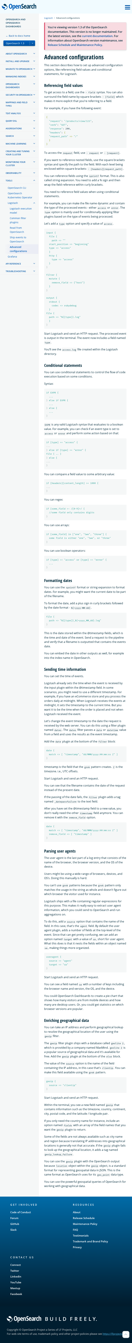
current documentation (97, 36)
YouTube (15, 1282)
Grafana (12, 256)
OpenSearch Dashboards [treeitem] (13, 86)
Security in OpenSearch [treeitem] (19, 94)
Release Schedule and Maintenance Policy (75, 45)
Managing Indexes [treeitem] (16, 76)
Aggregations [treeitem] (14, 128)
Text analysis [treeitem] (13, 113)
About (76, 1212)
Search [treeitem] (10, 136)
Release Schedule (84, 1218)
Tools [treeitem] (9, 180)
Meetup (15, 1288)
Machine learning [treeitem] (16, 143)
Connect (15, 1265)
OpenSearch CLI (17, 187)
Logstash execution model (21, 210)
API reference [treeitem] (13, 263)
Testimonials (81, 1235)
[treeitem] (34, 53)
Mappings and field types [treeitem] (17, 104)
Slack (13, 1229)
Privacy (77, 1247)
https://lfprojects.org (115, 1333)
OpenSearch (20, 7)
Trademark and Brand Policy (90, 1241)
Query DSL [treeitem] (11, 120)
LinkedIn (15, 1276)
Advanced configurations (18, 249)
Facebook (16, 1294)
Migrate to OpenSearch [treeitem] (19, 69)
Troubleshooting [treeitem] (16, 271)
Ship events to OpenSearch (18, 239)
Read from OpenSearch (17, 229)
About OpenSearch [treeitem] (16, 53)
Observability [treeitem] (13, 173)
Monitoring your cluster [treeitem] (15, 164)
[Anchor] (85, 85)
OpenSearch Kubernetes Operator (20, 195)
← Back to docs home (18, 35)
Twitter (14, 1270)
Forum (14, 1218)
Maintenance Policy (85, 1224)
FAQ (75, 1229)
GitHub (14, 1224)
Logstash (13, 203)
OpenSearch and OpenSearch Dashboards (16, 23)
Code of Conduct (20, 1212)
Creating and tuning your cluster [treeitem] (18, 153)
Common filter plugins (18, 220)
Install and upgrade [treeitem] (17, 61)
